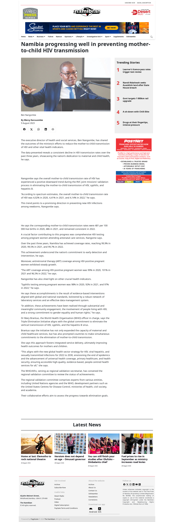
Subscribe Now (130, 3)
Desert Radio (59, 496)
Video (56, 502)
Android (93, 511)
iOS (99, 511)
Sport (107, 37)
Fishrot (50, 37)
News (30, 37)
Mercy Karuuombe (33, 120)
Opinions (68, 37)
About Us (92, 487)
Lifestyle (79, 37)
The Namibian (49, 519)
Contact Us (93, 490)
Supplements (118, 37)
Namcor (59, 37)
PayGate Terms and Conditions (66, 508)
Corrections (93, 500)
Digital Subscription (144, 3)
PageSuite (34, 519)
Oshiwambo (131, 37)
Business (40, 37)
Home (23, 37)
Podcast (57, 499)
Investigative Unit (94, 37)
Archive (57, 484)
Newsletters (93, 497)
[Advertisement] (65, 169)
